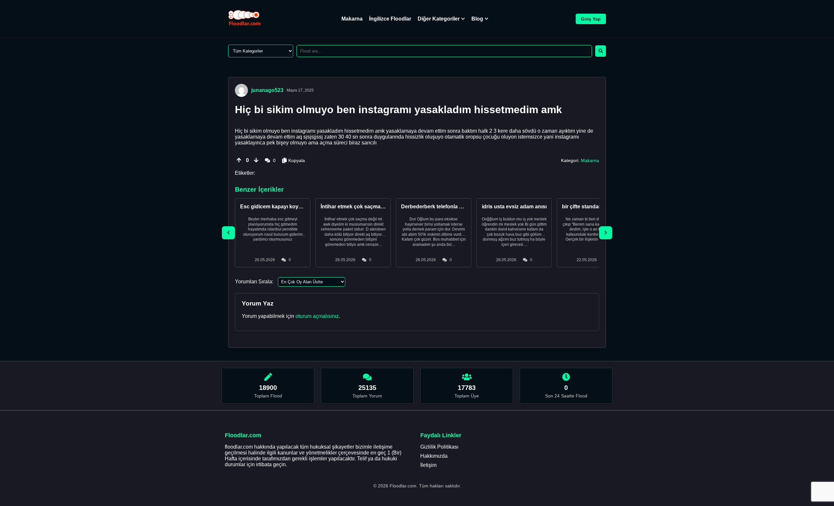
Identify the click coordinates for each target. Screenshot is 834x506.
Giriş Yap (591, 19)
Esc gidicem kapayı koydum (274, 206)
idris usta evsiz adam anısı (514, 206)
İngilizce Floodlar (390, 19)
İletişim (428, 465)
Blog (477, 19)
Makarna (352, 19)
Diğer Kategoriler (439, 19)
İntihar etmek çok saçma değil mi (361, 206)
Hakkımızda (434, 456)
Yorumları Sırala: (254, 281)
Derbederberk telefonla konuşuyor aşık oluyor (458, 206)
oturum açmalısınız (317, 316)
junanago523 (267, 90)
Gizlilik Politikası (439, 447)
